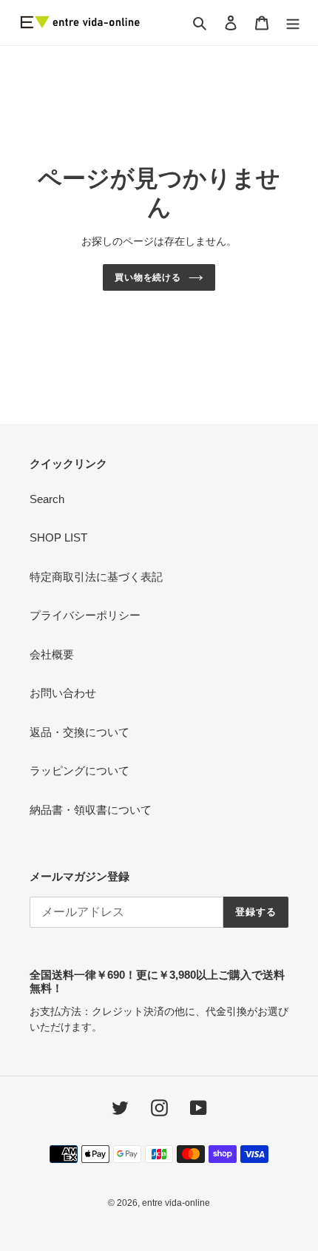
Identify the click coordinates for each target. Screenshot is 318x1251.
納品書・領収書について (91, 809)
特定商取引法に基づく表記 (96, 576)
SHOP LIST (58, 537)
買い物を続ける (148, 277)
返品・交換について (79, 732)
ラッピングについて (79, 770)
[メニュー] (292, 22)
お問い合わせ (63, 693)
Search (47, 499)
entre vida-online (176, 1203)
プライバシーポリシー (85, 615)
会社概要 (52, 654)
